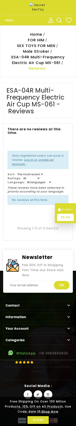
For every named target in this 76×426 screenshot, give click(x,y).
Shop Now (49, 411)
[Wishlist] (68, 20)
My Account (50, 20)
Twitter (38, 394)
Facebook (27, 394)
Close (38, 420)
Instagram (48, 394)
